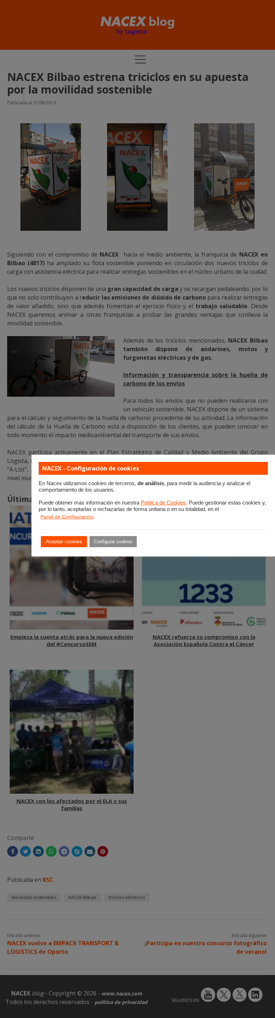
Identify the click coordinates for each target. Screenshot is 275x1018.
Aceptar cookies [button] (64, 541)
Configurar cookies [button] (113, 541)
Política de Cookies (163, 503)
